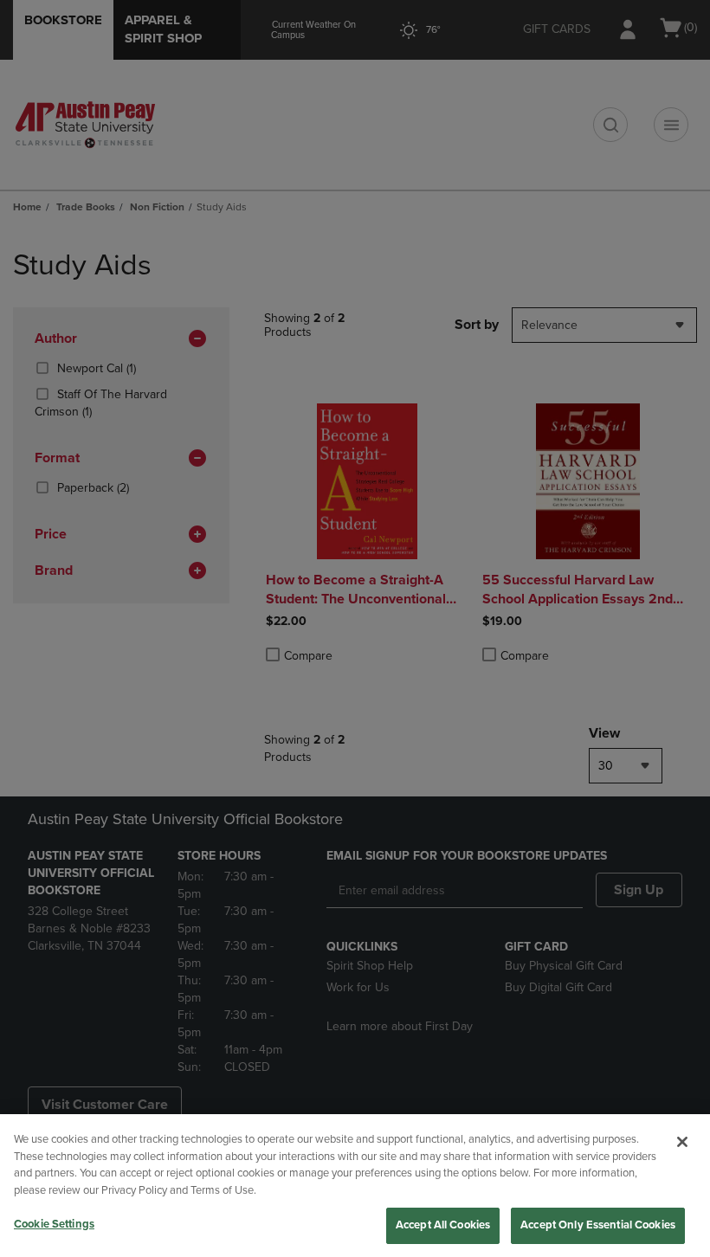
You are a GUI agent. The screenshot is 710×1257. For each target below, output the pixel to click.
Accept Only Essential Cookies (597, 1225)
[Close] (682, 1142)
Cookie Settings (54, 1224)
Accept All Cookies (443, 1225)
